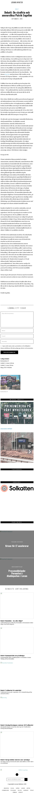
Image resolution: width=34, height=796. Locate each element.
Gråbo (17, 788)
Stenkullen (5, 790)
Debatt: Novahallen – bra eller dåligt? (12, 621)
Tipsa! (31, 790)
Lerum (23, 788)
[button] (25, 779)
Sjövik (28, 788)
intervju (7, 74)
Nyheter (6, 788)
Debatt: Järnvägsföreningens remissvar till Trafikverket (17, 725)
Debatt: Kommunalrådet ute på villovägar (13, 655)
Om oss (20, 790)
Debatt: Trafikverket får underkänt (11, 690)
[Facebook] (17, 774)
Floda (12, 788)
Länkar (15, 792)
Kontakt (25, 790)
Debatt (17, 9)
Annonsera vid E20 (6, 429)
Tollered (13, 790)
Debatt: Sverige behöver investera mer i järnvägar (15, 760)
